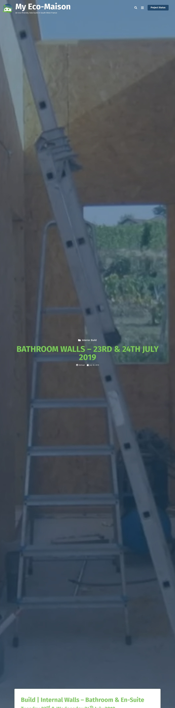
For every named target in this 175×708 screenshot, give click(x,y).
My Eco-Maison (43, 7)
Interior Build (89, 340)
